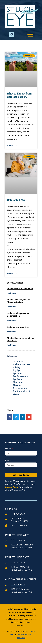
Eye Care (17, 373)
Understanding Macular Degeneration (18, 314)
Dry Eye (16, 370)
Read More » (12, 145)
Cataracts (18, 361)
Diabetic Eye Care (21, 364)
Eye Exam (18, 379)
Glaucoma (18, 382)
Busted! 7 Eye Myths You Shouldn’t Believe (18, 300)
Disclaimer (21, 638)
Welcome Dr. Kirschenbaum (20, 288)
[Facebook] (11, 34)
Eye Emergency (20, 376)
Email (8, 460)
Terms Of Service (23, 634)
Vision (16, 394)
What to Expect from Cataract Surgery (19, 95)
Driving (16, 367)
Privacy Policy (11, 487)
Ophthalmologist (21, 391)
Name (8, 448)
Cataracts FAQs (16, 200)
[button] (30, 34)
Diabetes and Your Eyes (18, 327)
